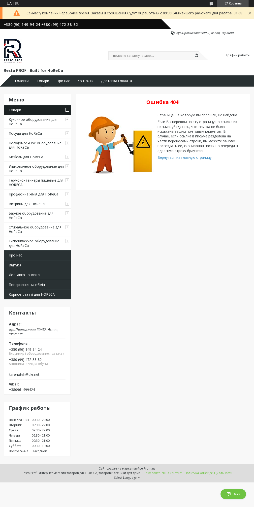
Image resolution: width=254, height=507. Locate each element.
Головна (22, 81)
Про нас (63, 81)
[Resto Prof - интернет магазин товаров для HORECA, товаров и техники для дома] (13, 51)
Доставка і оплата (116, 81)
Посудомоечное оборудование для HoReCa (35, 145)
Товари (43, 81)
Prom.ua (150, 468)
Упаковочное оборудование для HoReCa (36, 168)
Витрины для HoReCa (27, 203)
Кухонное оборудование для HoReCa (33, 121)
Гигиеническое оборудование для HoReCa (34, 243)
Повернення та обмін (27, 284)
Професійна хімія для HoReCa (33, 194)
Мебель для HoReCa (26, 157)
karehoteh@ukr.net (24, 374)
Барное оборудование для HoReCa (31, 215)
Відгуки (15, 265)
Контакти (85, 81)
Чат (237, 494)
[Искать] (196, 55)
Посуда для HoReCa (25, 133)
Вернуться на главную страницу (185, 157)
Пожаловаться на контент (163, 473)
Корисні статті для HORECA (32, 294)
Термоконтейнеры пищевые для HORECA (36, 182)
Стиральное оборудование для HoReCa (35, 229)
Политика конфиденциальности (208, 473)
